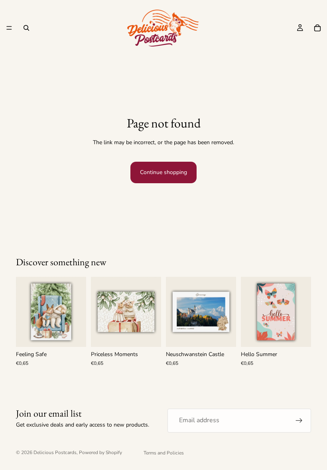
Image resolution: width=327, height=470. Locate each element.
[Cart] (317, 28)
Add (80, 334)
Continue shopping (163, 172)
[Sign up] (299, 420)
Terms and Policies (164, 453)
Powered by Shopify (100, 452)
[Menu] (9, 28)
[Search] (26, 28)
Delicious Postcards (55, 452)
